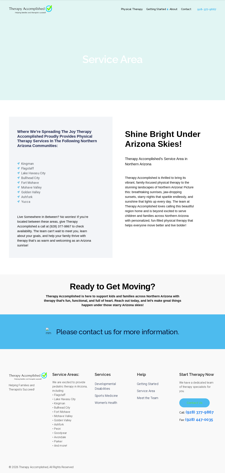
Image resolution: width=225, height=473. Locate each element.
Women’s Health (106, 403)
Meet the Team (147, 398)
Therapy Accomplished (33, 467)
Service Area (146, 391)
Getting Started (147, 384)
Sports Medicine (106, 395)
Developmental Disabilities (105, 386)
